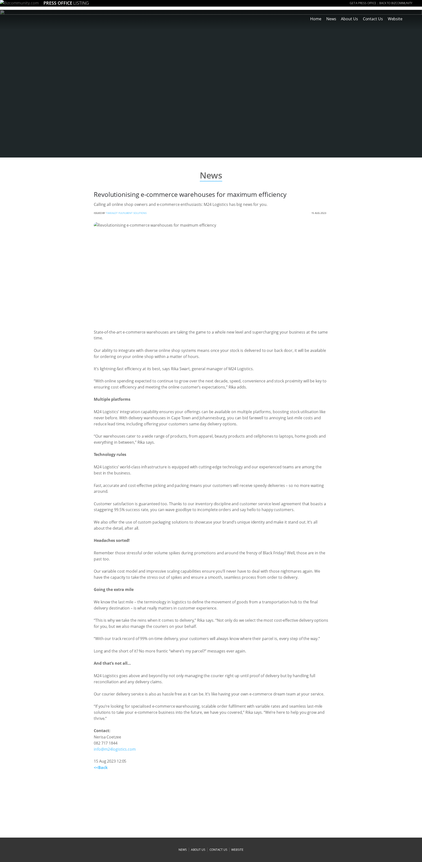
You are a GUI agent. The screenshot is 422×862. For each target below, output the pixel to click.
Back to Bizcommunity (395, 3)
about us (198, 850)
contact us (218, 850)
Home (315, 18)
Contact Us (373, 18)
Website (395, 18)
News (331, 18)
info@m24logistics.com (115, 749)
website (237, 850)
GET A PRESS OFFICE (363, 3)
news (183, 850)
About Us (349, 18)
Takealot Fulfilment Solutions (126, 213)
